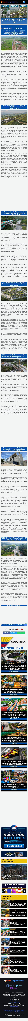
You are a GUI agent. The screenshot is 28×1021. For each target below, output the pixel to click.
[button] (24, 2)
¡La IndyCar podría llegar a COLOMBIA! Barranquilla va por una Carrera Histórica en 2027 (14, 763)
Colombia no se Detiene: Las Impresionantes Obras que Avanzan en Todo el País (14, 786)
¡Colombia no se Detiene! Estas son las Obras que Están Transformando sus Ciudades (14, 691)
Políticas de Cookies (14, 1012)
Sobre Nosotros (14, 1006)
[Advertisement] (14, 196)
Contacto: (14, 1001)
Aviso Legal (20, 1010)
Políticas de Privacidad (10, 1010)
